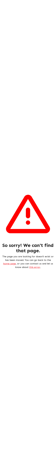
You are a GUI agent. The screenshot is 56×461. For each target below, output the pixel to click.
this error (34, 267)
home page (9, 263)
